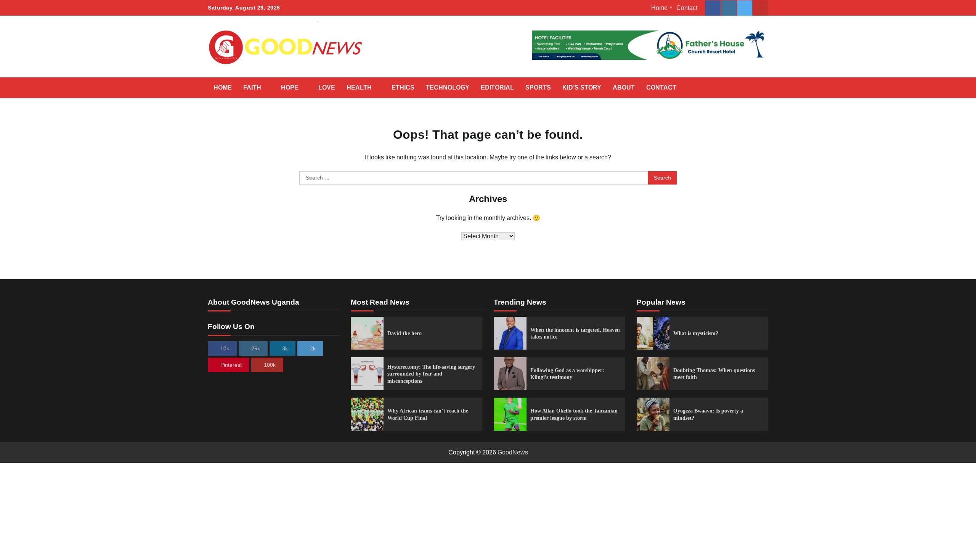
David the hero (404, 333)
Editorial (497, 87)
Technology (447, 87)
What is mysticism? (695, 333)
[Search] (758, 87)
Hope (290, 87)
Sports (538, 87)
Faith (252, 87)
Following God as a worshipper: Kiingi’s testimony (567, 373)
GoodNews (513, 452)
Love (326, 87)
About (624, 87)
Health (359, 87)
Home (659, 8)
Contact (686, 8)
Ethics (403, 87)
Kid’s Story (581, 87)
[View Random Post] (745, 87)
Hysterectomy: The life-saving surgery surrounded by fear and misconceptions (431, 374)
